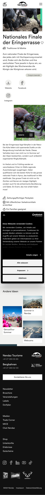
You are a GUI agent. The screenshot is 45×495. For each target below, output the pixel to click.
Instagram (8, 101)
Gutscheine (8, 451)
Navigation (40, 4)
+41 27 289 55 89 (10, 359)
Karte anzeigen (35, 30)
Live (5, 4)
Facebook (22, 88)
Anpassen (21, 270)
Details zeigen (32, 255)
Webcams (28, 340)
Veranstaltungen (10, 396)
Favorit (42, 42)
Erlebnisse (7, 447)
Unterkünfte (8, 443)
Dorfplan (7, 404)
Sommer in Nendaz (29, 312)
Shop (5, 439)
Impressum (20, 488)
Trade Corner (9, 420)
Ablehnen (22, 278)
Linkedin (17, 463)
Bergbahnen (10, 364)
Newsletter (8, 389)
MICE (5, 424)
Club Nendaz (9, 428)
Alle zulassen (22, 263)
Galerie (21, 135)
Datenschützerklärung (34, 488)
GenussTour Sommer (9, 331)
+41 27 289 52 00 (10, 368)
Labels (6, 400)
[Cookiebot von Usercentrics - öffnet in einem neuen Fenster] (32, 215)
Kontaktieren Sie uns (22, 377)
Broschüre (7, 393)
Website (8, 88)
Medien (6, 416)
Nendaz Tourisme (36, 355)
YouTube (24, 463)
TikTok (30, 463)
